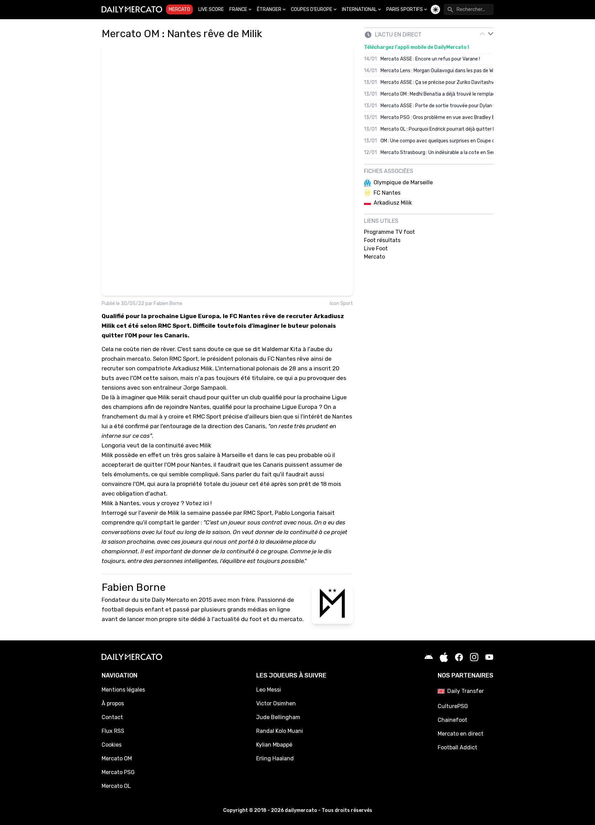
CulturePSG (453, 706)
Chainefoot (452, 720)
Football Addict (457, 747)
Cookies (112, 744)
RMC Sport (183, 358)
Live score (211, 9)
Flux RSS (113, 731)
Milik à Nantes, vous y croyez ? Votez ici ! (157, 503)
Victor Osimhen (276, 703)
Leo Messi (268, 689)
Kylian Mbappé (274, 744)
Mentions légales (123, 689)
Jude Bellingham (278, 717)
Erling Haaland (275, 758)
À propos (113, 703)
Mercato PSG (118, 772)
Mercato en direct (460, 733)
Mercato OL (116, 786)
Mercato (179, 9)
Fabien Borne (168, 303)
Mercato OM (117, 758)
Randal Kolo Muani (279, 731)
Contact (112, 717)
